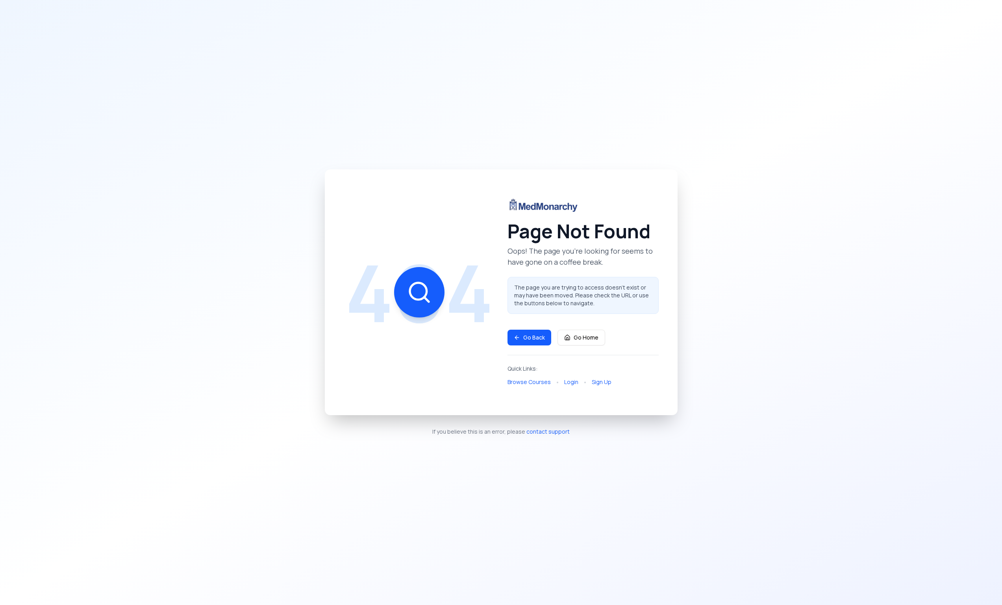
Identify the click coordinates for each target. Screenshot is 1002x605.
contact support (548, 431)
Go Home (586, 337)
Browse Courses (529, 382)
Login (571, 382)
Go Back (534, 337)
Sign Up (601, 382)
